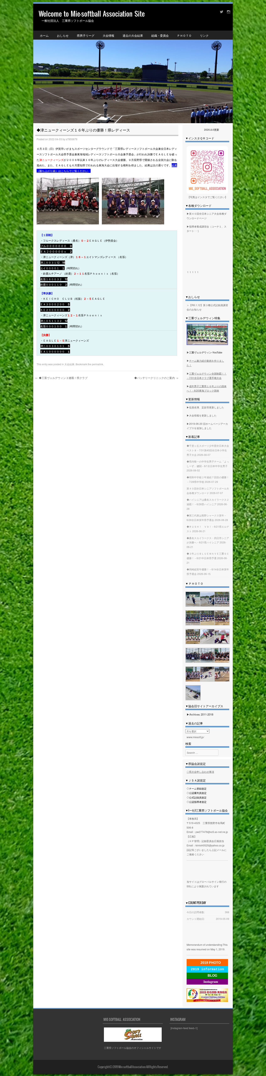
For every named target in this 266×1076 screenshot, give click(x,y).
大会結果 (69, 364)
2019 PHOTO (210, 962)
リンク (204, 35)
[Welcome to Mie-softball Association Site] (133, 63)
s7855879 (71, 139)
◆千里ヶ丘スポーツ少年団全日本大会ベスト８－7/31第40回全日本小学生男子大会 (208, 450)
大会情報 (108, 35)
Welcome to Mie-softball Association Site (92, 14)
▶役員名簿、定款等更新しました (205, 407)
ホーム (44, 35)
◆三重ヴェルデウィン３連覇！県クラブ (61, 378)
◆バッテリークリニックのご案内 (156, 378)
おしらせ (63, 35)
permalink (97, 364)
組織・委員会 (160, 35)
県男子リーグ (85, 35)
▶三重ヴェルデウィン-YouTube (204, 352)
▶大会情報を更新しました (202, 415)
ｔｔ (196, 272)
